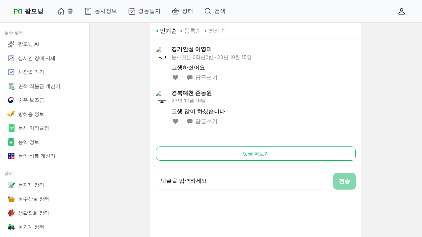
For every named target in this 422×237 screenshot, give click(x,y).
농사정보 (106, 11)
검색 (220, 11)
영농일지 (149, 11)
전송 (344, 181)
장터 (187, 11)
